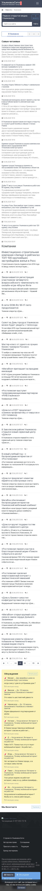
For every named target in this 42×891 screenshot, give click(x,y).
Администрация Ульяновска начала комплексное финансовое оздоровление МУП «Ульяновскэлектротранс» (21, 146)
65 (20, 663)
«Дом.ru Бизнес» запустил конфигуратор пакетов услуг (16, 598)
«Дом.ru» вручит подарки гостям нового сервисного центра (18, 525)
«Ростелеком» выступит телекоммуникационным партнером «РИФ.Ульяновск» (20, 393)
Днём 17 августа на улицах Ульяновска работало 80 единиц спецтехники (21, 187)
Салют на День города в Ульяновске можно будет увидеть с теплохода (20, 323)
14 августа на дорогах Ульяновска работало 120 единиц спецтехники (20, 226)
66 (25, 663)
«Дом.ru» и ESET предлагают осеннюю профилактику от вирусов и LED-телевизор (20, 412)
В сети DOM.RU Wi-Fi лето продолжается (16, 306)
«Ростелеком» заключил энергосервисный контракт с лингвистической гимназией (16, 575)
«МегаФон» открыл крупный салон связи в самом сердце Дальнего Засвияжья (19, 617)
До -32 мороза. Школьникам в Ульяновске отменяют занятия (18, 692)
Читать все (33, 674)
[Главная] (2, 10)
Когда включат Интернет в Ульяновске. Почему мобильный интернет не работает (21, 723)
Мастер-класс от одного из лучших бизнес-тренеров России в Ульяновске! (20, 347)
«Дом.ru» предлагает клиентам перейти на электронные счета (17, 479)
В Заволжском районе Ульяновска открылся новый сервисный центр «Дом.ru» (19, 432)
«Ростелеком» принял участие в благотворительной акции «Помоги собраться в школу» (19, 551)
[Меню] (37, 3)
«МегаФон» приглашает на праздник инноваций (20, 370)
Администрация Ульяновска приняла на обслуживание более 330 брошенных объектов (20, 167)
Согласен (21, 888)
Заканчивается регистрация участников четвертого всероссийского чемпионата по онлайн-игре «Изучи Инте (20, 281)
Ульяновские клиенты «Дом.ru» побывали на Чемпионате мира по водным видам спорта (19, 641)
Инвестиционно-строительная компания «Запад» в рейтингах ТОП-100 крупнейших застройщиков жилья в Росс (21, 256)
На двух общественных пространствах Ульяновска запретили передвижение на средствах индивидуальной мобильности (18, 47)
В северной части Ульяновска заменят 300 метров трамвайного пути (18, 66)
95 (33, 663)
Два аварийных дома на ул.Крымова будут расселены (19, 679)
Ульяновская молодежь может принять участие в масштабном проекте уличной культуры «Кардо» (21, 102)
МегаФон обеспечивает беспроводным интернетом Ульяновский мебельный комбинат (19, 502)
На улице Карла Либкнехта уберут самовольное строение (21, 86)
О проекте (36, 17)
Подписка (35, 807)
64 (16, 663)
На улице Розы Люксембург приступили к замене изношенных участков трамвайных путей (21, 206)
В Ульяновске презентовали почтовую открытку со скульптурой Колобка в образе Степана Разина (21, 124)
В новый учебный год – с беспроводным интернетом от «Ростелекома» (17, 456)
